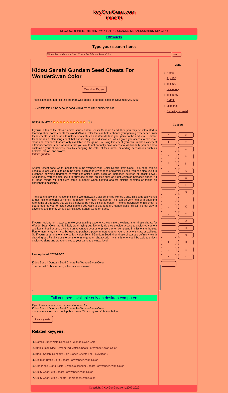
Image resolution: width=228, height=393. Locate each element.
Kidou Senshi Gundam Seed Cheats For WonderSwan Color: (68, 262)
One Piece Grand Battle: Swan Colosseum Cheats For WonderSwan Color (79, 366)
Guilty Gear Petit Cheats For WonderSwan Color (64, 372)
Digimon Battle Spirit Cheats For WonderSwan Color (66, 360)
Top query (172, 94)
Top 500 (171, 83)
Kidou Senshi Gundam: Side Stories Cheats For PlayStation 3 (71, 354)
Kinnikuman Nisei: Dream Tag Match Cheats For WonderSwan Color (76, 348)
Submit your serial (177, 111)
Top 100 (171, 78)
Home (170, 72)
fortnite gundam (41, 154)
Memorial (172, 105)
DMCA (171, 100)
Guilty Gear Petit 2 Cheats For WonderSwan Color (65, 378)
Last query (173, 89)
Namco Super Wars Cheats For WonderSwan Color (65, 342)
